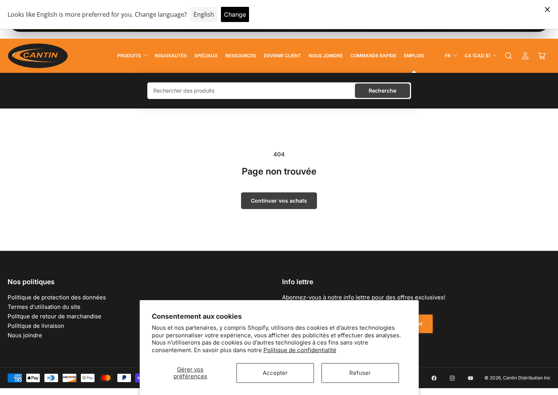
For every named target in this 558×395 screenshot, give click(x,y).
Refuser (360, 372)
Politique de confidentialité (299, 350)
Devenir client (282, 55)
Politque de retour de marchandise (54, 316)
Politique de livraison (36, 325)
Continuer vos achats (279, 200)
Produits (129, 55)
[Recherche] (508, 55)
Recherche (382, 90)
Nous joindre (326, 55)
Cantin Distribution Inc (526, 378)
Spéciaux (206, 55)
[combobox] (279, 90)
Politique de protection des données (57, 297)
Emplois (414, 55)
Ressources (240, 55)
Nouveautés (171, 55)
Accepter (275, 372)
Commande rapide (373, 55)
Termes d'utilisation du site (44, 306)
